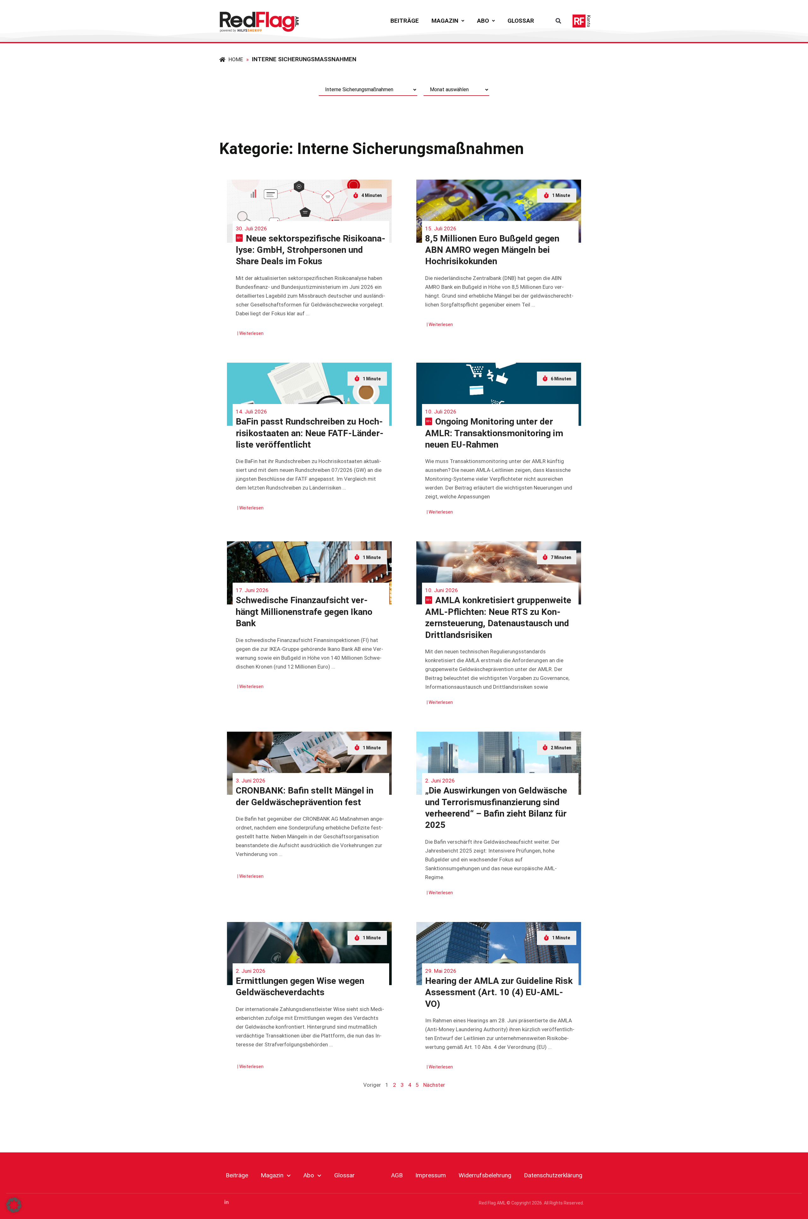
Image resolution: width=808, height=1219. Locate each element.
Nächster (434, 1085)
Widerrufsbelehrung (485, 1175)
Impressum (430, 1175)
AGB (397, 1175)
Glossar (521, 20)
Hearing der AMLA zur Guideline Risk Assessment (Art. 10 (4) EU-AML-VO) (499, 992)
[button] (448, 21)
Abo (483, 20)
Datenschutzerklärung (553, 1175)
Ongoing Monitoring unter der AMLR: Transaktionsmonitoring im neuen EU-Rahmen (494, 433)
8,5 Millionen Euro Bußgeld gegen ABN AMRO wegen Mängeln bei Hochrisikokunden (492, 250)
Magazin (444, 20)
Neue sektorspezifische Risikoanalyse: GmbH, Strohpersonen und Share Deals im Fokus (310, 250)
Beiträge (404, 20)
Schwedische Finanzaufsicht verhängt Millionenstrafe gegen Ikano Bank (304, 611)
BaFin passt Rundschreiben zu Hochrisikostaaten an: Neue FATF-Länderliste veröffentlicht (309, 433)
